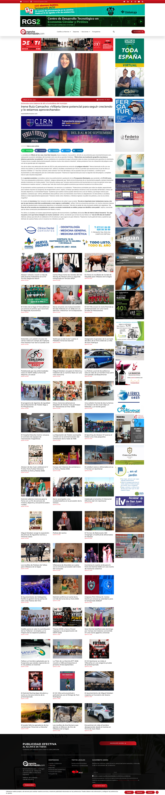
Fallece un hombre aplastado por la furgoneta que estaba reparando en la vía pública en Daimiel (35, 663)
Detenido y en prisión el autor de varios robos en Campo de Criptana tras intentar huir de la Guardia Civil (35, 341)
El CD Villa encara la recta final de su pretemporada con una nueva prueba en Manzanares (99, 309)
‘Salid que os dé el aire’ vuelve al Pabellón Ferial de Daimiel (65, 340)
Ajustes (150, 792)
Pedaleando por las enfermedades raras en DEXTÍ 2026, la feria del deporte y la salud (34, 373)
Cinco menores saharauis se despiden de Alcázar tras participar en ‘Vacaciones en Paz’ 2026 (66, 405)
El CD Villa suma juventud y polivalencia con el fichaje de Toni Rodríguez (66, 695)
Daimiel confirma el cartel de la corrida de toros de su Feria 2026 (66, 598)
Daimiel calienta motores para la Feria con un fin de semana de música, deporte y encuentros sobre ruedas (35, 502)
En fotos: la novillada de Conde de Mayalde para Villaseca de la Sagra (98, 276)
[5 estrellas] (25, 146)
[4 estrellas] (24, 146)
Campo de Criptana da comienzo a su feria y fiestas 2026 (66, 468)
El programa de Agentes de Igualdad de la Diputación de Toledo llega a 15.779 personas (35, 405)
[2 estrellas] (22, 146)
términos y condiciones (124, 776)
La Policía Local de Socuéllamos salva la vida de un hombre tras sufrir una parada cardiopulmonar (99, 373)
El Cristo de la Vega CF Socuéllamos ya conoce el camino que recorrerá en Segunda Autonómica (35, 309)
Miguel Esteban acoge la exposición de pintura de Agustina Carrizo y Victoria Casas (35, 535)
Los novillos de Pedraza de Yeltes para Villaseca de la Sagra (34, 566)
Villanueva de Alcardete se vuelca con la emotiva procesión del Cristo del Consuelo (67, 567)
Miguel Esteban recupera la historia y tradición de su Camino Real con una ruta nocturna (67, 373)
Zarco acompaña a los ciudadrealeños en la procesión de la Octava (67, 501)
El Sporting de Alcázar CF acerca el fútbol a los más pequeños (98, 436)
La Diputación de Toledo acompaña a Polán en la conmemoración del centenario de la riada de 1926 (67, 437)
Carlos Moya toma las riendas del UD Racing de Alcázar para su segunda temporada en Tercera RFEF (67, 276)
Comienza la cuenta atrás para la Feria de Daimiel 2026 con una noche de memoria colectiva (99, 567)
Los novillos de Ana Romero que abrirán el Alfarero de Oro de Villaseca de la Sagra (65, 727)
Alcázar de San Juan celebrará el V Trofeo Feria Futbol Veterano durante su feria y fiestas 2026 (34, 469)
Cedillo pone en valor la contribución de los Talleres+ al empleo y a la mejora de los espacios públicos (35, 631)
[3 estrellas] (23, 146)
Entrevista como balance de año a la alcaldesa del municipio (44, 103)
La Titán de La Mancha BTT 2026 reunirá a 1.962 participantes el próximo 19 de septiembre (65, 663)
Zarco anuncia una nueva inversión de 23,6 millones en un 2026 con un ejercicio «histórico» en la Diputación (67, 309)
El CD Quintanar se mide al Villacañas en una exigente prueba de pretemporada (98, 663)
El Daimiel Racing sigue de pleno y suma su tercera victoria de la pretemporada (34, 695)
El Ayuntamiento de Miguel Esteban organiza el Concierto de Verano (99, 694)
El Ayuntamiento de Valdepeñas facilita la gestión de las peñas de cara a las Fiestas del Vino (34, 599)
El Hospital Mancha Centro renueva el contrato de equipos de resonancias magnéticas (35, 437)
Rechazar (139, 792)
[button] (64, 31)
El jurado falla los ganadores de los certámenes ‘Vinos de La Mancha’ (34, 726)
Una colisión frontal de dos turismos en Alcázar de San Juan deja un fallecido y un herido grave (99, 405)
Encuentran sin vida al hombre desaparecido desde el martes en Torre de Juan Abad (98, 727)
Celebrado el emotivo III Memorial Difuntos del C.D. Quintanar (98, 500)
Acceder (129, 522)
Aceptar (129, 792)
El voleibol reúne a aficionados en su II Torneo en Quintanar (99, 468)
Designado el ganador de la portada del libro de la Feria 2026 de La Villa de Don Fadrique (99, 341)
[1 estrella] (21, 146)
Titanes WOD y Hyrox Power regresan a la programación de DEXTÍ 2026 (65, 631)
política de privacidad (109, 776)
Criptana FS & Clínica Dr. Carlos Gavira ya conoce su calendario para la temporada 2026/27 (99, 599)
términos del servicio (133, 780)
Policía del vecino (60, 533)
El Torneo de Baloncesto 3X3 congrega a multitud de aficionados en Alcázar (99, 535)
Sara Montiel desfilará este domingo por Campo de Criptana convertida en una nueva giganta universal (99, 631)
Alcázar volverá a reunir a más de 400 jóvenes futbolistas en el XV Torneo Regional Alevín (34, 276)
